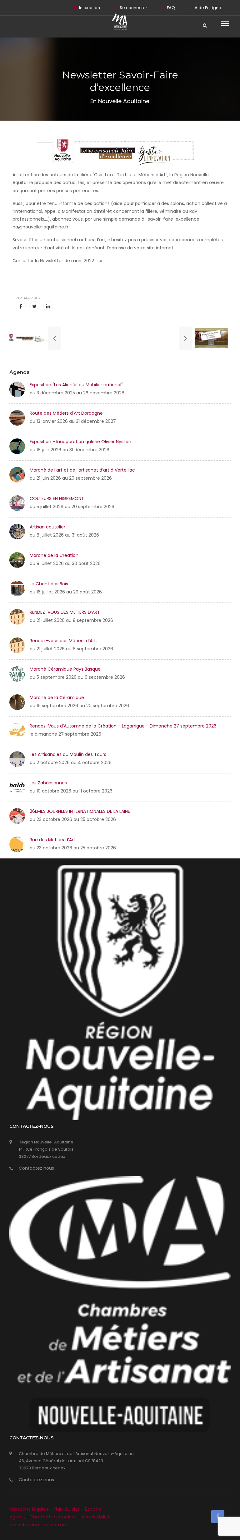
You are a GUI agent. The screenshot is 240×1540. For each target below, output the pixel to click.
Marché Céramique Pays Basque (65, 669)
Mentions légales (29, 1509)
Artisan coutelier (47, 527)
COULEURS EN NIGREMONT (57, 498)
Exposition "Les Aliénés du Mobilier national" (76, 385)
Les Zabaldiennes (48, 783)
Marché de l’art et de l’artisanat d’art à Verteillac (82, 470)
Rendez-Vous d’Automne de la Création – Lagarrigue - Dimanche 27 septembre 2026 (123, 726)
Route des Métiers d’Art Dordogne (66, 413)
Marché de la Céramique (57, 697)
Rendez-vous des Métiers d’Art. (63, 641)
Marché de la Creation (54, 555)
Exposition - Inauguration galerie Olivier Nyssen (80, 441)
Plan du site (67, 1509)
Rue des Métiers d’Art (52, 840)
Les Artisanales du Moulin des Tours (68, 754)
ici (100, 261)
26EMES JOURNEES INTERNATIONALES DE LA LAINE (80, 811)
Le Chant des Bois (49, 584)
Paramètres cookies (54, 1517)
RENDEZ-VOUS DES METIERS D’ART (65, 612)
